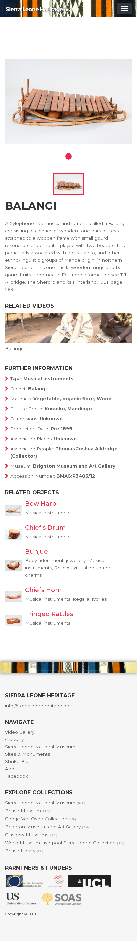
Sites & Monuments (27, 754)
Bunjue (36, 551)
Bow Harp (40, 503)
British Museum (27, 810)
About (12, 768)
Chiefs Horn (43, 590)
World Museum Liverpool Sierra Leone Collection (64, 842)
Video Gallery (19, 732)
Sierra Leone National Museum (40, 746)
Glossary (14, 739)
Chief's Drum (45, 527)
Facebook (16, 776)
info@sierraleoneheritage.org (38, 705)
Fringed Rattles (49, 614)
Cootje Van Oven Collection (40, 818)
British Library (24, 850)
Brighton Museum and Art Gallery (47, 826)
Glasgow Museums (31, 834)
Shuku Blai (17, 761)
